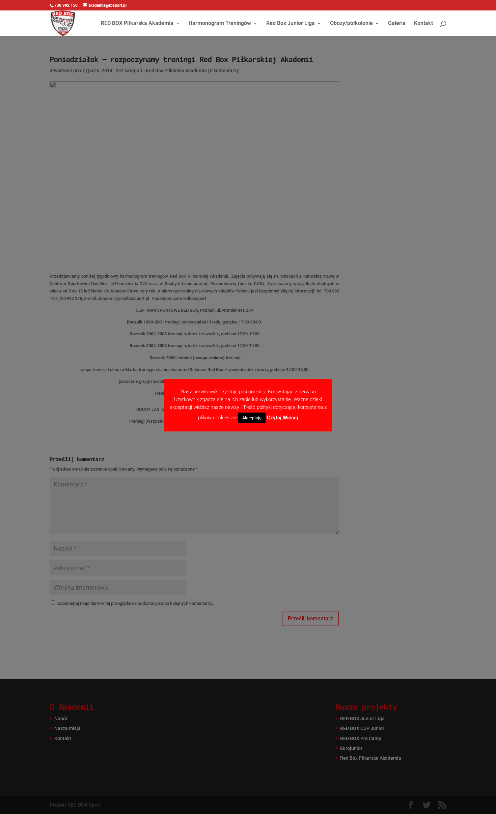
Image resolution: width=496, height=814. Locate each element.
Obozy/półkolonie (351, 23)
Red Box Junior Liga (290, 23)
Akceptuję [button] (251, 417)
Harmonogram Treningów (220, 23)
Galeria (397, 23)
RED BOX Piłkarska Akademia (137, 23)
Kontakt (423, 23)
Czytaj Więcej (282, 418)
